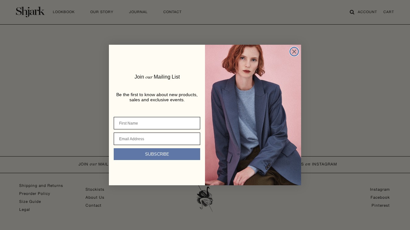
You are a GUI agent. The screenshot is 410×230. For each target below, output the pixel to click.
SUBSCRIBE (157, 154)
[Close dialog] (294, 51)
